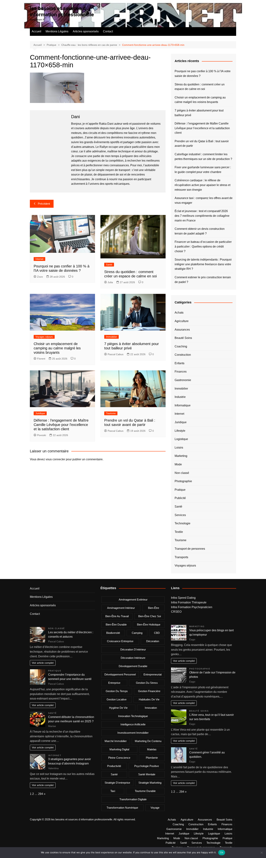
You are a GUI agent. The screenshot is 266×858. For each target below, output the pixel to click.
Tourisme (111, 413)
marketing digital (119, 749)
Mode (178, 464)
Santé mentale (146, 774)
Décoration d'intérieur (133, 649)
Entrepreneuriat (152, 674)
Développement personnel (120, 674)
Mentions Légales (57, 31)
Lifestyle (180, 430)
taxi (112, 791)
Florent (41, 358)
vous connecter (55, 459)
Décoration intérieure (133, 657)
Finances (181, 371)
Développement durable (133, 666)
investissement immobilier (133, 732)
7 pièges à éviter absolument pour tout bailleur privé (199, 113)
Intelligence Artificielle (133, 724)
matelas (152, 749)
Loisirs (179, 447)
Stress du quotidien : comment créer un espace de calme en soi (200, 87)
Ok (221, 852)
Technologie (182, 523)
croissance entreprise (120, 641)
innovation (151, 707)
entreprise (114, 682)
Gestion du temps (117, 691)
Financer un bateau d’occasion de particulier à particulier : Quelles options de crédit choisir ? (203, 246)
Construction (183, 354)
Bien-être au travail (117, 616)
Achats (179, 312)
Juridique (40, 413)
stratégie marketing (149, 782)
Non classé (182, 472)
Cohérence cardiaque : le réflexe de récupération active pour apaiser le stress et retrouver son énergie (202, 185)
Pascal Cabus (115, 354)
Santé (109, 264)
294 (40, 793)
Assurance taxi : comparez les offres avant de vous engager (204, 200)
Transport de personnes (190, 548)
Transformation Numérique (122, 807)
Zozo (40, 276)
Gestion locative (116, 699)
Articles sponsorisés (86, 31)
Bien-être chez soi (149, 616)
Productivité (114, 766)
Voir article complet (43, 662)
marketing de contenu (148, 741)
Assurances (182, 329)
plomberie (152, 757)
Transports (181, 557)
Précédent (44, 203)
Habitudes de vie (149, 699)
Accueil (36, 31)
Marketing (181, 455)
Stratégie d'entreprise (117, 782)
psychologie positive (146, 766)
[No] (261, 852)
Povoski (41, 435)
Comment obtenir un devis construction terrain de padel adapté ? (200, 231)
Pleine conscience (119, 757)
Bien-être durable (116, 624)
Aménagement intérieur (121, 607)
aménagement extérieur (133, 599)
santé (114, 774)
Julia (110, 282)
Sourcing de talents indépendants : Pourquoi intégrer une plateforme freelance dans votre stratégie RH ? (203, 264)
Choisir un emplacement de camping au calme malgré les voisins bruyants (57, 348)
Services (180, 515)
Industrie (180, 396)
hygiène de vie (118, 707)
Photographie (183, 481)
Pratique (180, 489)
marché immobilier (116, 741)
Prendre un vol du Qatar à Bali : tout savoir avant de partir (202, 143)
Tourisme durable (145, 791)
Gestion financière (149, 691)
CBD (157, 632)
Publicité (180, 498)
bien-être (153, 607)
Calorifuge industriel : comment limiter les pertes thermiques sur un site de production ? (203, 156)
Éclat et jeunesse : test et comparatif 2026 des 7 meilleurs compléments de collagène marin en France (202, 216)
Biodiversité (113, 632)
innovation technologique (133, 716)
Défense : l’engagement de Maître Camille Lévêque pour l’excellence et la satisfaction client (61, 424)
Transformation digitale (133, 799)
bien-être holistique (148, 624)
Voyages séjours (44, 336)
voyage (155, 807)
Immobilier (111, 336)
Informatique (183, 405)
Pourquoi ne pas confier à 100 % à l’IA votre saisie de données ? (203, 73)
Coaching (181, 346)
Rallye (104, 146)
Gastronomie (183, 380)
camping (137, 632)
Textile (179, 531)
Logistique (181, 439)
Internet (39, 259)
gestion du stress (147, 682)
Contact (108, 31)
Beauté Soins (183, 337)
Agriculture (182, 321)
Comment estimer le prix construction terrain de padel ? (203, 280)
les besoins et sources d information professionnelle (62, 11)
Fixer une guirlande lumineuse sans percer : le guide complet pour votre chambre (203, 170)
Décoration (152, 641)
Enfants (179, 363)
